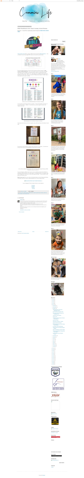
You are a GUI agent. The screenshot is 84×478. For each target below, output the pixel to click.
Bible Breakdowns (43, 53)
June (54, 339)
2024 (53, 300)
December (54, 305)
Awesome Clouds (55, 320)
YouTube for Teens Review (57, 315)
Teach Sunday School (21, 53)
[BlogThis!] (29, 191)
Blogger (44, 475)
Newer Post (19, 231)
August (54, 337)
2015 (53, 354)
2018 (53, 350)
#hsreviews (21, 192)
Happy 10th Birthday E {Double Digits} (59, 329)
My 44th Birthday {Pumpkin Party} (58, 311)
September (55, 335)
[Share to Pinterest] (33, 191)
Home (33, 231)
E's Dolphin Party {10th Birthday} (58, 326)
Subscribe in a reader (54, 432)
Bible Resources (31, 192)
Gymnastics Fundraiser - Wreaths (58, 321)
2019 (53, 349)
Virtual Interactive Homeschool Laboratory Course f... (57, 310)
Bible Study (35, 192)
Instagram (33, 186)
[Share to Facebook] (32, 191)
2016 (53, 353)
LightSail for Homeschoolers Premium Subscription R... (59, 318)
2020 (53, 348)
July (53, 338)
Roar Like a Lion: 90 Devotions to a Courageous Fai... (58, 313)
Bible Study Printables (40, 192)
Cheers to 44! (55, 316)
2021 (53, 304)
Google (52, 467)
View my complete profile (55, 71)
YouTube (33, 188)
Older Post (46, 231)
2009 (53, 362)
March (54, 343)
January (54, 346)
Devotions (21, 193)
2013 (53, 357)
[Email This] (28, 191)
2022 (53, 303)
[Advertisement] (33, 222)
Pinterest (33, 187)
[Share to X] (30, 191)
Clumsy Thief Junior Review (57, 322)
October (54, 308)
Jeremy (21, 199)
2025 (53, 299)
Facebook (33, 185)
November (54, 307)
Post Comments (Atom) (25, 233)
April (54, 342)
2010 (53, 361)
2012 (53, 358)
